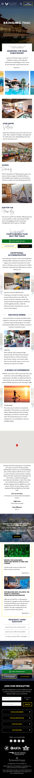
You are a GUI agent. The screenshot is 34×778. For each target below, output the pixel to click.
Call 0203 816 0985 (25, 246)
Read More (17, 536)
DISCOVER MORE (17, 730)
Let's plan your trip (9, 246)
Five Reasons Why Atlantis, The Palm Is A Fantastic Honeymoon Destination (16, 593)
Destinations (14, 46)
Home (10, 46)
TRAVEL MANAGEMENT (17, 712)
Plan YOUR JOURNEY (28, 4)
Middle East (20, 46)
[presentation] (1, 85)
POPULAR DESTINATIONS (17, 718)
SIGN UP (27, 704)
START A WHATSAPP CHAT (18, 241)
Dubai (24, 46)
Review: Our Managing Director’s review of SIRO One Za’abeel (16, 561)
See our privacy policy (27, 698)
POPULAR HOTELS (17, 724)
